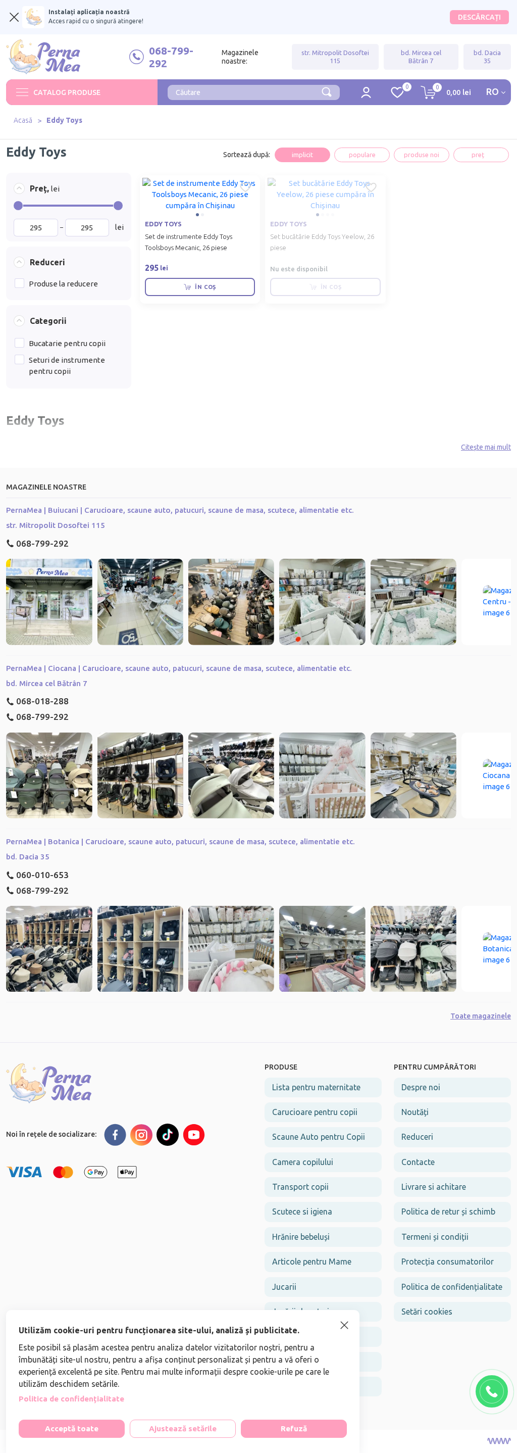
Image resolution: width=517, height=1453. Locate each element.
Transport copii (300, 1186)
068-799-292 (42, 543)
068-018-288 (42, 701)
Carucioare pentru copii (314, 1112)
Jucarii (284, 1286)
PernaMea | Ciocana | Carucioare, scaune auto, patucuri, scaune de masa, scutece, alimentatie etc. (179, 668)
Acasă (23, 120)
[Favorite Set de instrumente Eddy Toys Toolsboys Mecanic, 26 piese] (245, 187)
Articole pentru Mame (311, 1261)
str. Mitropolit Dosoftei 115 (335, 56)
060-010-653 (42, 875)
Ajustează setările (183, 1428)
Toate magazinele (480, 1016)
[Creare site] (499, 1441)
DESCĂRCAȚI (479, 17)
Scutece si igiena (302, 1211)
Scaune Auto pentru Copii (318, 1136)
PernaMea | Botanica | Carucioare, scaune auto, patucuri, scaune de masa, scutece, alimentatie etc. (180, 841)
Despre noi (420, 1087)
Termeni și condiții (435, 1236)
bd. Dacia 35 (487, 56)
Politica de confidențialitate (451, 1286)
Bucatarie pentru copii (67, 343)
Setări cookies (426, 1311)
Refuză (294, 1428)
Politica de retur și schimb (448, 1211)
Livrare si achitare (433, 1186)
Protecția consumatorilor (447, 1261)
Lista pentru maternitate (316, 1087)
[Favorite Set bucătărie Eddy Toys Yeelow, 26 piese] (371, 187)
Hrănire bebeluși (301, 1236)
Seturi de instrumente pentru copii (67, 365)
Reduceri (417, 1136)
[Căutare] (327, 91)
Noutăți (415, 1112)
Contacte (418, 1162)
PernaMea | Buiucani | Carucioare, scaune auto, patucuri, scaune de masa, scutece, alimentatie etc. (180, 510)
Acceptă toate (71, 1428)
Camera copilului (302, 1162)
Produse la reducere (63, 283)
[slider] (18, 206)
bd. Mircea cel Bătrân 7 (421, 56)
